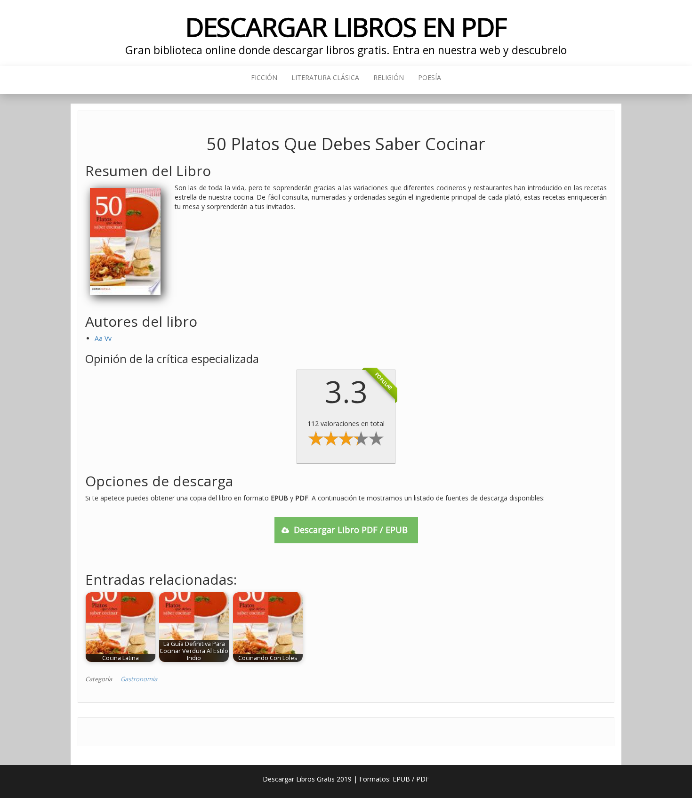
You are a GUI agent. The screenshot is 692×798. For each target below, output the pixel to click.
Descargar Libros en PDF (346, 26)
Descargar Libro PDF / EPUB (351, 529)
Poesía (429, 77)
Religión (388, 77)
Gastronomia (139, 679)
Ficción (264, 77)
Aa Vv (103, 338)
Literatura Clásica (325, 77)
